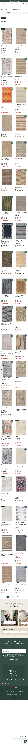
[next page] (20, 597)
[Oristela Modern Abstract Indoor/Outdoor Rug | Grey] (21, 66)
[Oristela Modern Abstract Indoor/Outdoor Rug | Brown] (21, 123)
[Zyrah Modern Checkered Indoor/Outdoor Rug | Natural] (21, 286)
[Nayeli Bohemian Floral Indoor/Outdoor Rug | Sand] (21, 369)
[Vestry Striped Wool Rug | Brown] (7, 574)
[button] (3, 18)
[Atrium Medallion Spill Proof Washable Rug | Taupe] (7, 398)
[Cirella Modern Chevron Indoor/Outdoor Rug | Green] (7, 203)
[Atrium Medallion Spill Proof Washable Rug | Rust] (21, 484)
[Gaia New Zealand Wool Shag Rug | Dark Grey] (21, 543)
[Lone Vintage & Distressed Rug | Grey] (21, 203)
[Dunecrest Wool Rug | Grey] (21, 149)
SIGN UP (23, 651)
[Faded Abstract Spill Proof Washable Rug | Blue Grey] (7, 456)
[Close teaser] (3, 365)
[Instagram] (11, 679)
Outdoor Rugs (15, 632)
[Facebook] (15, 679)
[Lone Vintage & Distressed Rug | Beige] (7, 177)
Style (24, 18)
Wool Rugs (23, 632)
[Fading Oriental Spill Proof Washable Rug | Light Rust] (7, 428)
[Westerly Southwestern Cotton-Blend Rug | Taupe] (7, 543)
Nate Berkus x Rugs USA (9, 622)
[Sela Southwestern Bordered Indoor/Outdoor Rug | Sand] (21, 398)
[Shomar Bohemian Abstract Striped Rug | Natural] (21, 342)
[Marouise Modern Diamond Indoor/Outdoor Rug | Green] (7, 259)
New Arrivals (7, 632)
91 (17, 596)
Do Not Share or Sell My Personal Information (14, 694)
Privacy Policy (13, 691)
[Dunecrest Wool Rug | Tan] (21, 36)
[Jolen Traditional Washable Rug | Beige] (7, 342)
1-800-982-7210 (14, 668)
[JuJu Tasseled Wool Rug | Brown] (21, 314)
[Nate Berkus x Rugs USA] (9, 618)
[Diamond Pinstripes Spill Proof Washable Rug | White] (21, 514)
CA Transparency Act (19, 691)
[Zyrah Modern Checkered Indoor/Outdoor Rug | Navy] (7, 231)
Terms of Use (7, 691)
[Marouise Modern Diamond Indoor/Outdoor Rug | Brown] (21, 177)
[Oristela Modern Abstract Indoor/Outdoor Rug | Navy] (21, 231)
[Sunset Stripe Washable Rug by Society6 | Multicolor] (7, 95)
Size (14, 18)
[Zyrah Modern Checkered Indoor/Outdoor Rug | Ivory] (21, 259)
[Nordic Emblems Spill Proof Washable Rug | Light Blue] (7, 369)
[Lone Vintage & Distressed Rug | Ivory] (7, 123)
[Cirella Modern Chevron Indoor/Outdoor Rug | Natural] (7, 149)
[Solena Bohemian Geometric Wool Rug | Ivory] (21, 95)
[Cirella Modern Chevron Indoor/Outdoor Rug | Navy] (7, 286)
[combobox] (22, 21)
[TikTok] (19, 679)
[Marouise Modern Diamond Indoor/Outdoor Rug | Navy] (7, 314)
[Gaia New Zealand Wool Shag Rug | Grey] (21, 574)
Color (19, 18)
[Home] (13, 4)
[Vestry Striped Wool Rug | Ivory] (21, 456)
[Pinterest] (23, 679)
